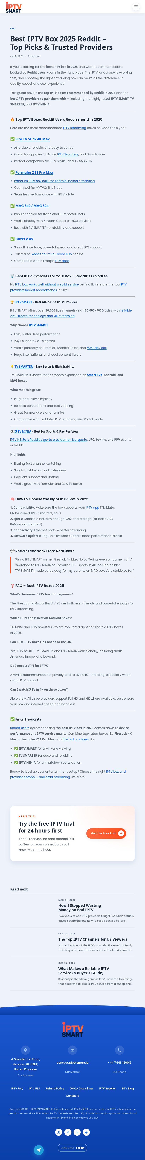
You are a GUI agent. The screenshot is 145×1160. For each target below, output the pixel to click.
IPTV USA (34, 1088)
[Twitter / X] (58, 1132)
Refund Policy (55, 1088)
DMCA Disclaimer (81, 1088)
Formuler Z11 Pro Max (34, 172)
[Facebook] (67, 1132)
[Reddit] (86, 1132)
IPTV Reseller (107, 1088)
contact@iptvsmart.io (73, 1063)
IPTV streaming (74, 128)
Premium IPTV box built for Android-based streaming (54, 181)
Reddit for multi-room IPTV (51, 254)
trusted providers (76, 739)
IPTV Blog (127, 1088)
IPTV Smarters (67, 154)
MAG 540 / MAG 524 (31, 205)
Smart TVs (94, 375)
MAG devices (97, 348)
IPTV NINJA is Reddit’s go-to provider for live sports (48, 440)
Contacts (72, 1096)
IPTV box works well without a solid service (47, 284)
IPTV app (92, 507)
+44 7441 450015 (119, 1063)
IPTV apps (62, 261)
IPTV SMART (23, 302)
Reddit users (19, 728)
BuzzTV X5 (24, 238)
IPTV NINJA (22, 431)
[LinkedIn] (77, 1132)
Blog (12, 28)
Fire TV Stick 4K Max (32, 139)
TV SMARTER (23, 367)
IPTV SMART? (38, 325)
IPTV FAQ (17, 1088)
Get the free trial (103, 833)
